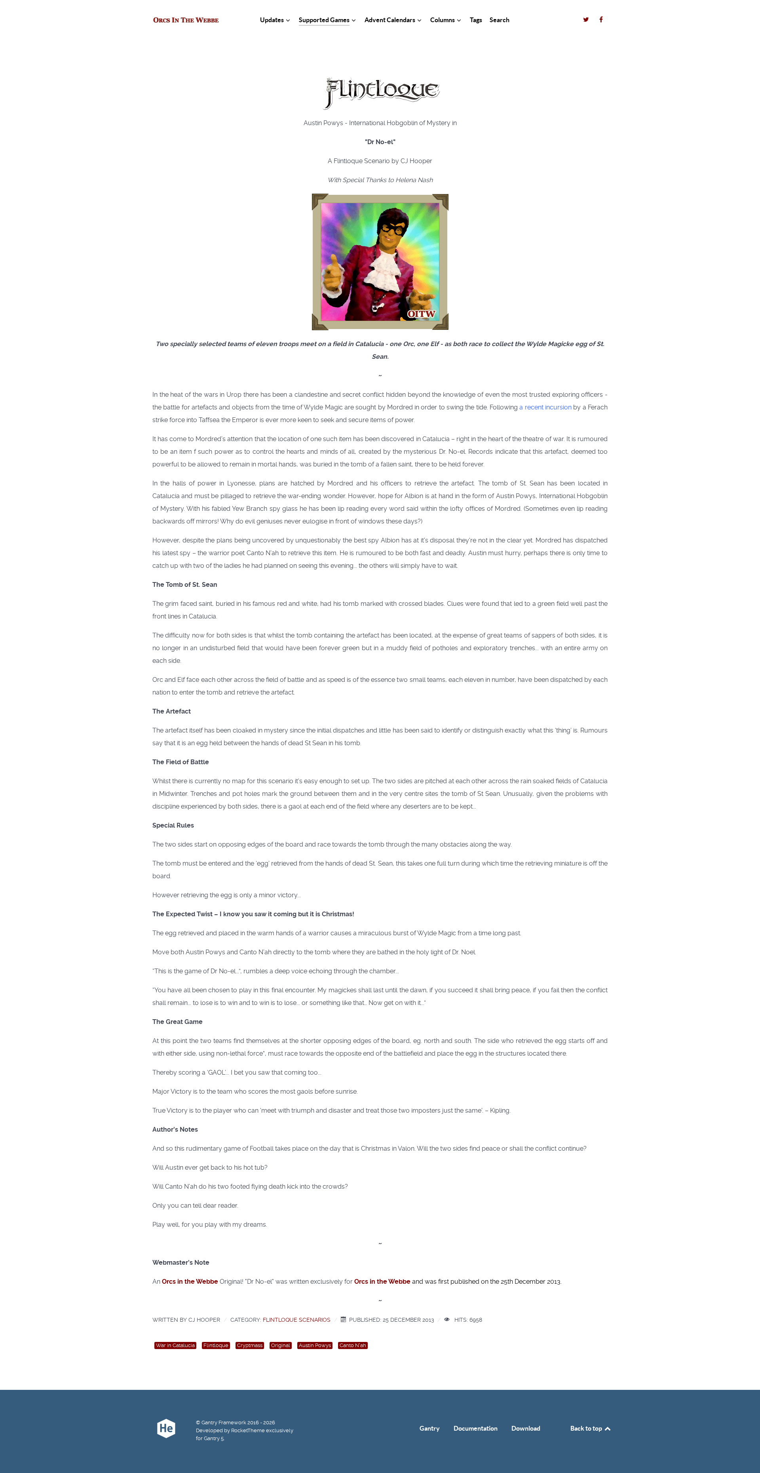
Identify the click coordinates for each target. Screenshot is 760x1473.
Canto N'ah (353, 1345)
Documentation (476, 1428)
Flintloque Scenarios (297, 1320)
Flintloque (215, 1345)
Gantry (430, 1428)
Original (280, 1345)
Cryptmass (249, 1345)
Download (525, 1428)
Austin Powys (315, 1345)
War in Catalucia (175, 1345)
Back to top (586, 1428)
